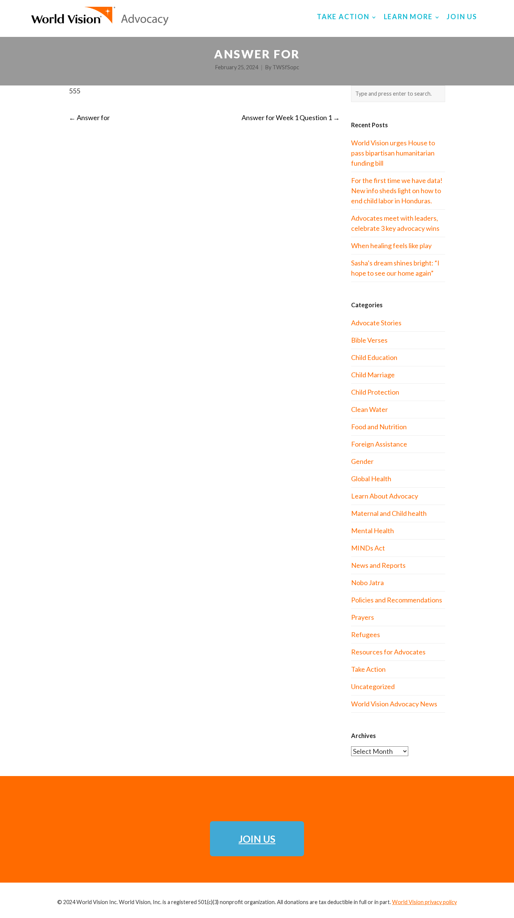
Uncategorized (373, 686)
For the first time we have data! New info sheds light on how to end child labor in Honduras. (397, 190)
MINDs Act (368, 548)
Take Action (368, 669)
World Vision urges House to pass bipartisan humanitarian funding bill (393, 153)
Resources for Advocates (388, 652)
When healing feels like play (391, 245)
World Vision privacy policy (424, 902)
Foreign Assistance (379, 444)
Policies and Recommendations (396, 600)
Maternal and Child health (389, 513)
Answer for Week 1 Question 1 (291, 117)
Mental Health (372, 530)
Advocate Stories (376, 323)
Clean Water (369, 409)
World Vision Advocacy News (394, 704)
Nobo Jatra (367, 582)
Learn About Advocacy (384, 496)
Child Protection (375, 392)
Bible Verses (369, 340)
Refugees (365, 634)
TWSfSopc (285, 67)
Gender (362, 461)
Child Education (374, 357)
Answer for (89, 117)
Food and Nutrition (379, 426)
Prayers (362, 617)
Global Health (371, 478)
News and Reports (378, 565)
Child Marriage (373, 375)
